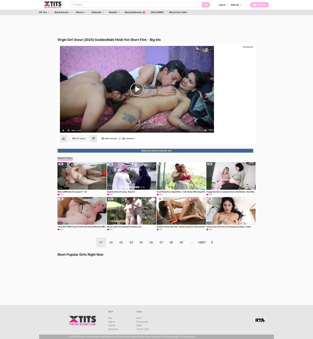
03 (121, 242)
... (191, 242)
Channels (96, 12)
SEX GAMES (157, 12)
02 (111, 242)
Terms (139, 318)
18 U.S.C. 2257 (142, 329)
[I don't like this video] (93, 138)
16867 (202, 242)
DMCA (139, 325)
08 (171, 242)
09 (181, 242)
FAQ (110, 318)
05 (141, 242)
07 (161, 242)
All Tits (43, 12)
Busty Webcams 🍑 (135, 12)
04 (131, 242)
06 (151, 242)
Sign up (235, 4)
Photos (80, 12)
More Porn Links (178, 12)
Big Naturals (61, 12)
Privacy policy (142, 322)
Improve (111, 325)
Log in (222, 4)
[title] (52, 4)
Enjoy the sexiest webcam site (156, 150)
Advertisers (113, 329)
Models (113, 12)
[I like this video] (63, 138)
